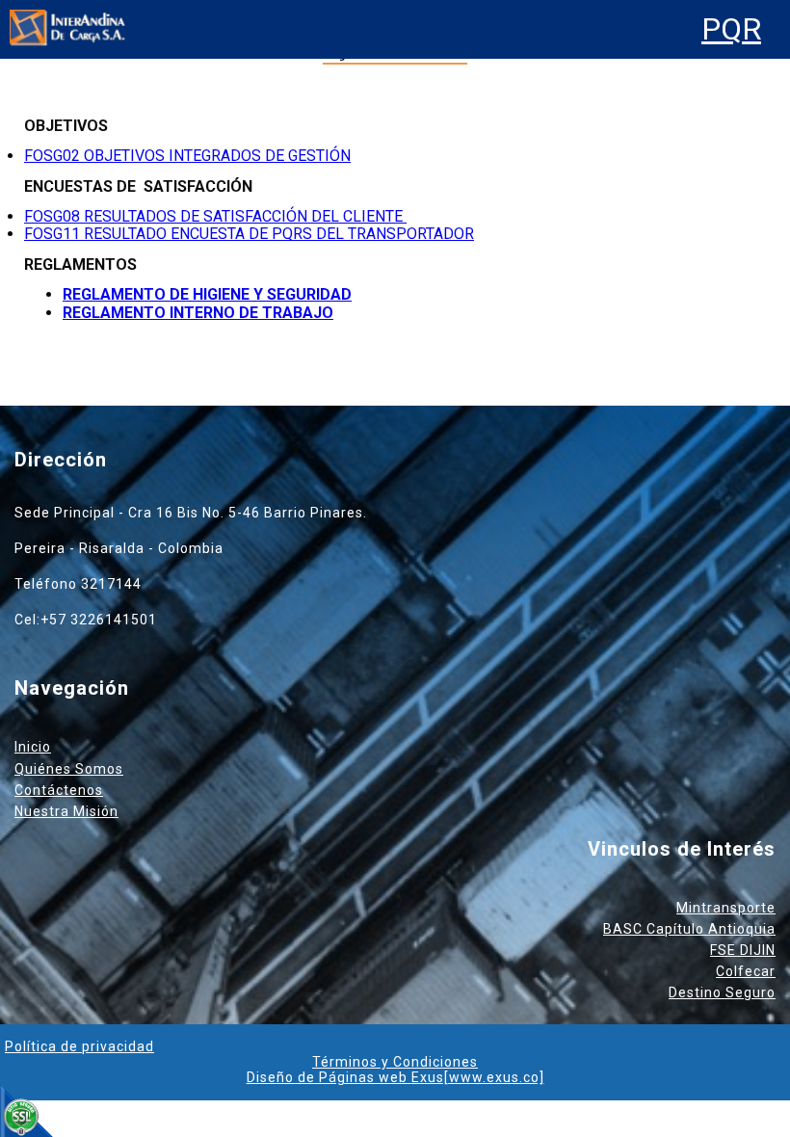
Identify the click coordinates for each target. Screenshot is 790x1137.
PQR (731, 29)
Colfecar (746, 971)
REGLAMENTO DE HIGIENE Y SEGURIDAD (207, 294)
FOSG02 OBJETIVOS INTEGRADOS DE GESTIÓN (187, 155)
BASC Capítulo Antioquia (689, 929)
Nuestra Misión (66, 811)
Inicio (32, 746)
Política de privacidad (79, 1046)
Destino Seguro (722, 992)
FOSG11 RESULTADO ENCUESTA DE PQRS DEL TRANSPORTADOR (249, 234)
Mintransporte (726, 907)
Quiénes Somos (68, 769)
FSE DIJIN (743, 950)
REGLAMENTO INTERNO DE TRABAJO (198, 313)
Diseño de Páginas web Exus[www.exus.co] (395, 1077)
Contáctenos (58, 790)
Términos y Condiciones (395, 1062)
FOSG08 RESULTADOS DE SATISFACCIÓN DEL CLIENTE (215, 216)
